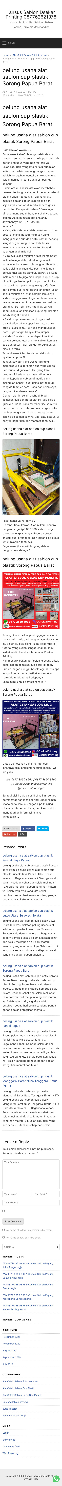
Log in (5, 1432)
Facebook (29, 828)
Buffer (22, 834)
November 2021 (11, 1336)
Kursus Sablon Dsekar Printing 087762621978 (31, 14)
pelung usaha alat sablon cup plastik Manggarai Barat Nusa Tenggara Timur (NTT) (29, 1081)
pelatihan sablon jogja (14, 1415)
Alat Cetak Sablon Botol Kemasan (30, 55)
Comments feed (11, 1446)
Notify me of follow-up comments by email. (28, 1230)
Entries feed (8, 1439)
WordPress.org (10, 1453)
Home (5, 55)
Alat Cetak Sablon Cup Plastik (18, 1388)
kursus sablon (9, 1408)
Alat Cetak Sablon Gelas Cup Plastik (21, 1395)
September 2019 (11, 1357)
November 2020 (11, 1343)
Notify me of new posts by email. (23, 1237)
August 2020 (9, 1350)
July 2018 (7, 1364)
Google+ (11, 834)
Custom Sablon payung (15, 1402)
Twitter (43, 828)
